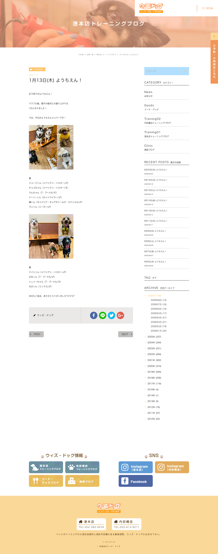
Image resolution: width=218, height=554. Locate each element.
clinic (149, 147)
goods (151, 107)
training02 (157, 120)
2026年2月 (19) (159, 326)
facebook (93, 315)
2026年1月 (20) (159, 331)
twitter (111, 315)
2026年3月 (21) (159, 322)
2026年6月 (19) (159, 309)
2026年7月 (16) (159, 304)
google (120, 315)
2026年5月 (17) (159, 313)
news (148, 94)
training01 (38, 69)
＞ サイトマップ (109, 542)
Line (102, 315)
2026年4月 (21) (159, 318)
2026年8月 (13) (159, 300)
